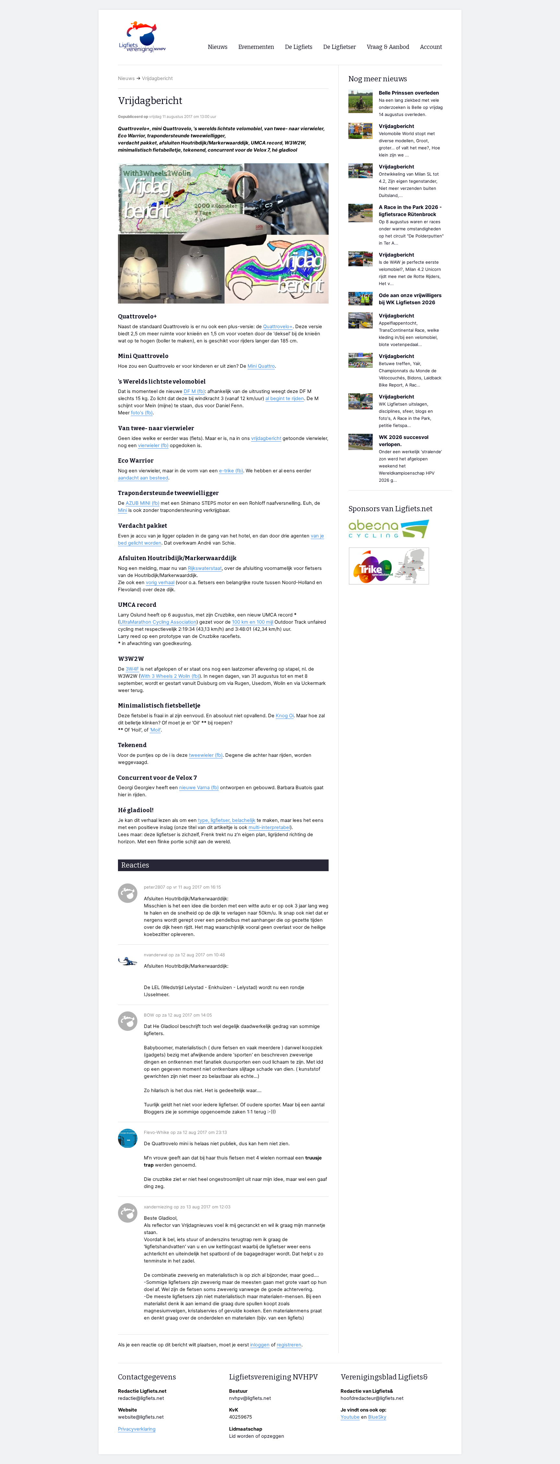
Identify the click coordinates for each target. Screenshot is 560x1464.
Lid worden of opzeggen (256, 1436)
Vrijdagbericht (157, 78)
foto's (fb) (142, 413)
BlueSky (377, 1417)
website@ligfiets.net (141, 1417)
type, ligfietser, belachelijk (226, 820)
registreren (289, 1345)
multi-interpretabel (269, 827)
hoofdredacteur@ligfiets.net (372, 1398)
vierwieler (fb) (153, 445)
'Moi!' (155, 730)
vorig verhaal (160, 582)
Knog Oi (285, 716)
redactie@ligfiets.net (141, 1398)
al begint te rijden (284, 398)
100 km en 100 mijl (252, 622)
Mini (122, 510)
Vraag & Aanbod (388, 47)
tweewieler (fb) (206, 755)
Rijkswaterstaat (205, 568)
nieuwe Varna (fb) (199, 787)
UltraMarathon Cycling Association (158, 622)
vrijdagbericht (266, 438)
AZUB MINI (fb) (142, 503)
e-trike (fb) (231, 471)
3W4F (132, 669)
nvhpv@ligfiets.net (250, 1398)
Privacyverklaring (137, 1429)
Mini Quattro (261, 366)
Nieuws (126, 78)
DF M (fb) (194, 391)
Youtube (350, 1417)
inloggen (260, 1345)
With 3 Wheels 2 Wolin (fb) (169, 676)
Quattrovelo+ (278, 326)
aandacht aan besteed (143, 478)
